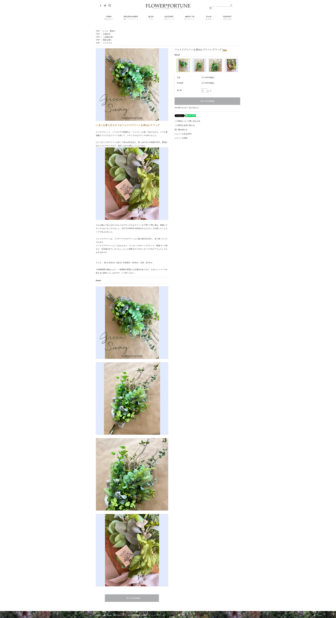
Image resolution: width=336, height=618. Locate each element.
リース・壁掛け (109, 31)
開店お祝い (107, 40)
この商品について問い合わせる (187, 121)
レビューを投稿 (181, 138)
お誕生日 (106, 34)
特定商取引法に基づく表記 (137, 615)
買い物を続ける (181, 130)
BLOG (151, 18)
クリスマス (107, 43)
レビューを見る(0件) (183, 134)
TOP (98, 31)
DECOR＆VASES (131, 18)
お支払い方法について (104, 615)
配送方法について (119, 615)
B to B (208, 18)
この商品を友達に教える (185, 125)
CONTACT (227, 18)
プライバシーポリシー (156, 615)
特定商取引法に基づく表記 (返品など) (187, 107)
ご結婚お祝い (108, 37)
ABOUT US (190, 18)
